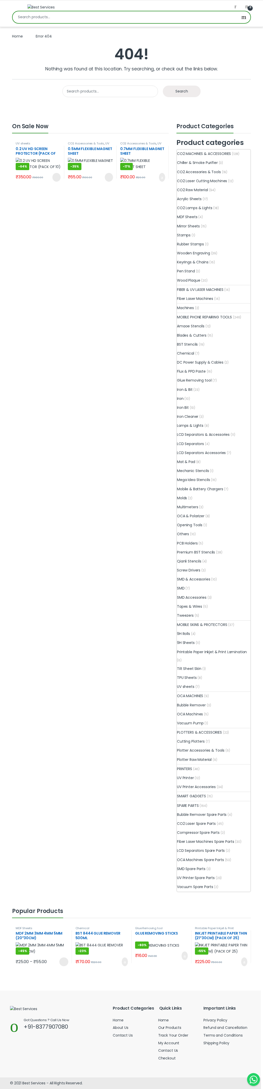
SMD (181, 588)
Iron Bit (183, 407)
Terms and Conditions (222, 1035)
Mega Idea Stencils (193, 479)
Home (17, 36)
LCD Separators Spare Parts (201, 850)
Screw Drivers (188, 570)
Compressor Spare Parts (198, 832)
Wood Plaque (188, 280)
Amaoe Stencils (190, 326)
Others (183, 534)
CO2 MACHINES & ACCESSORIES (204, 153)
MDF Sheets (187, 216)
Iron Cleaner (187, 416)
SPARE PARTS (188, 805)
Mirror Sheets (188, 226)
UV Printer (185, 777)
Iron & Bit (185, 389)
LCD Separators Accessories (201, 452)
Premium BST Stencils (196, 552)
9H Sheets (186, 642)
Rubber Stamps (190, 244)
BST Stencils (187, 344)
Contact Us (123, 1035)
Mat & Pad (186, 461)
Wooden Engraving (193, 253)
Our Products (169, 1027)
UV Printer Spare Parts (196, 877)
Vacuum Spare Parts (195, 886)
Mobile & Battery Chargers (200, 489)
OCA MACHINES (190, 695)
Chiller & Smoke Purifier (197, 162)
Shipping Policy (216, 1043)
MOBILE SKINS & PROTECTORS (202, 624)
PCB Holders (187, 543)
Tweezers (185, 615)
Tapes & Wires (189, 606)
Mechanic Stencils (193, 470)
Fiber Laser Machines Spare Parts (205, 841)
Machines (185, 307)
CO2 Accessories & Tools (86, 143)
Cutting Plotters (191, 741)
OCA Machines (190, 714)
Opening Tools (189, 525)
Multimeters (187, 507)
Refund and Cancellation (225, 1027)
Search (243, 17)
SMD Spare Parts (191, 868)
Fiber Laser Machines (195, 298)
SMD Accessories (191, 597)
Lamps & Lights (190, 425)
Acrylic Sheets (189, 198)
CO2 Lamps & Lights (194, 207)
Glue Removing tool (194, 380)
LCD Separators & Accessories (203, 434)
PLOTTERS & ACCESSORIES (199, 732)
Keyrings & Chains (193, 262)
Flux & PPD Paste (191, 371)
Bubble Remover (191, 705)
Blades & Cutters (191, 335)
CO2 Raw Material (192, 189)
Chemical (185, 353)
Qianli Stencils (189, 561)
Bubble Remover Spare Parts (202, 814)
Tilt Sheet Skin (189, 668)
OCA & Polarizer (190, 516)
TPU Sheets (187, 677)
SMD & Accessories (193, 579)
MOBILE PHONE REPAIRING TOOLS (204, 317)
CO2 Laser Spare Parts (196, 823)
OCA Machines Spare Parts (200, 859)
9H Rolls (183, 633)
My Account (169, 1043)
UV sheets (23, 143)
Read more (56, 177)
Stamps (184, 235)
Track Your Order (173, 1035)
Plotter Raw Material (194, 759)
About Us (120, 1027)
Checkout (167, 1058)
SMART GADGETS (191, 796)
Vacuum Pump (190, 723)
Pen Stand (186, 271)
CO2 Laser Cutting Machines (202, 180)
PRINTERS (184, 768)
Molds (182, 498)
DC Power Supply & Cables (200, 362)
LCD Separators (190, 443)
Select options (61, 961)
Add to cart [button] (161, 177)
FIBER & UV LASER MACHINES (200, 289)
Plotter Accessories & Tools (200, 750)
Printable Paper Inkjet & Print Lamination (212, 651)
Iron (180, 398)
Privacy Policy (215, 1020)
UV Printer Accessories (88, 145)
